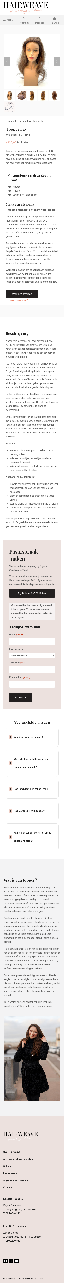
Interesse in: (16, 649)
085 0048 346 (13, 1213)
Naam (16, 634)
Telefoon (18, 662)
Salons (7, 1166)
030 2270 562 (13, 1240)
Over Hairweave (11, 1152)
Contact (7, 1187)
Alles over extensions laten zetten (21, 1159)
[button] (8, 19)
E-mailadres (19, 677)
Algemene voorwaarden (16, 1180)
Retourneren (10, 1173)
